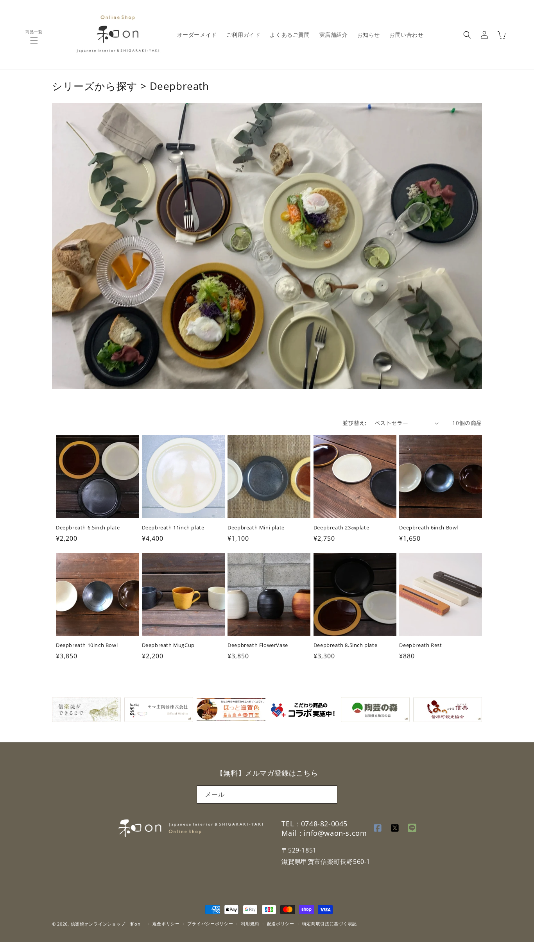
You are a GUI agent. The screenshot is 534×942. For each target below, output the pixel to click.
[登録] (328, 794)
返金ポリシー (166, 923)
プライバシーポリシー (210, 923)
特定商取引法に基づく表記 (329, 923)
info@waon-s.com (335, 833)
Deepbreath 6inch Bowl (428, 528)
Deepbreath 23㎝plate (341, 528)
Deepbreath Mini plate (256, 528)
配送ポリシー (280, 923)
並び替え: (354, 423)
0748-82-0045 (324, 823)
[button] (34, 40)
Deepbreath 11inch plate (173, 528)
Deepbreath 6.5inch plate (88, 528)
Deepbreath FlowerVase (258, 645)
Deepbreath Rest (420, 645)
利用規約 (250, 923)
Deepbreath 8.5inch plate (345, 645)
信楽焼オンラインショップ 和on (106, 924)
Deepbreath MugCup (168, 645)
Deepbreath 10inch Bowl (87, 645)
